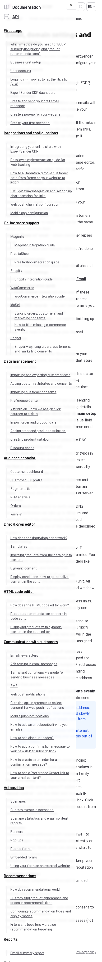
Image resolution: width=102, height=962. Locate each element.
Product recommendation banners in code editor (38, 616)
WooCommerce (22, 288)
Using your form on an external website (40, 866)
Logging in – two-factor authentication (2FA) (40, 81)
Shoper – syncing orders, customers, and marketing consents (42, 349)
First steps (13, 30)
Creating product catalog (29, 439)
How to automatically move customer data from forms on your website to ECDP (39, 178)
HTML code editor (19, 591)
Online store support (21, 223)
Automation (14, 787)
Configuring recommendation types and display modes (40, 913)
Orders (15, 506)
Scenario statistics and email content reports (39, 821)
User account (20, 71)
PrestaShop (19, 254)
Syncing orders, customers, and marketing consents (38, 316)
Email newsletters (24, 655)
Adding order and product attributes (38, 431)
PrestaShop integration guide (36, 262)
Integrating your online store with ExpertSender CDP (35, 149)
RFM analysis (20, 497)
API (15, 16)
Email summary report (27, 953)
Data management (20, 361)
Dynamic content (23, 568)
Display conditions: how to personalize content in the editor (39, 579)
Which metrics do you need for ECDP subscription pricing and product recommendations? (38, 49)
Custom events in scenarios (32, 810)
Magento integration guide (34, 245)
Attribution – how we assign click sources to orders (35, 411)
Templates (18, 546)
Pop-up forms (21, 849)
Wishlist (16, 514)
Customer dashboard (26, 472)
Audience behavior (20, 458)
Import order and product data (33, 422)
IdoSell (15, 305)
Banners (16, 832)
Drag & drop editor (19, 524)
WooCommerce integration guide (39, 296)
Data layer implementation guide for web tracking (37, 162)
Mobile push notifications (29, 716)
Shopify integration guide (33, 279)
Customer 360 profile (26, 480)
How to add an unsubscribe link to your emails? (39, 727)
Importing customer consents (33, 392)
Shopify (16, 271)
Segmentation (21, 489)
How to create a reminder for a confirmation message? (33, 762)
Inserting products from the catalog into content (41, 557)
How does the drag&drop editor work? (38, 538)
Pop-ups (16, 840)
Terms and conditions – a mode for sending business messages (37, 675)
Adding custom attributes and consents (41, 383)
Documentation (26, 7)
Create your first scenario (30, 123)
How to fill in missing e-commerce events (40, 327)
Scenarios (18, 801)
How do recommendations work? (35, 889)
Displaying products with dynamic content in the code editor (36, 629)
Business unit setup (25, 62)
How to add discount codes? (32, 738)
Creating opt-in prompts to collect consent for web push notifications (37, 705)
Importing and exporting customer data (40, 375)
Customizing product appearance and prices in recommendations (39, 900)
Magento (17, 237)
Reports (11, 939)
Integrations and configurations (31, 132)
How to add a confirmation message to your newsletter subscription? (40, 749)
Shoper (15, 338)
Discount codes (22, 448)
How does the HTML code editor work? (39, 605)
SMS (14, 686)
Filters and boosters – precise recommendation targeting (33, 927)
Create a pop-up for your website (35, 114)
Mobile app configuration (29, 213)
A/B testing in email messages (33, 664)
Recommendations (20, 875)
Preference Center (24, 400)
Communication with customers (31, 641)
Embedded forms (23, 857)
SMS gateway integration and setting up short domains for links (41, 193)
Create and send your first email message (34, 103)
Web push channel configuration (34, 204)
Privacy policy (86, 952)
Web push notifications (28, 694)
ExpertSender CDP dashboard (33, 93)
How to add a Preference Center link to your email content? (39, 775)
